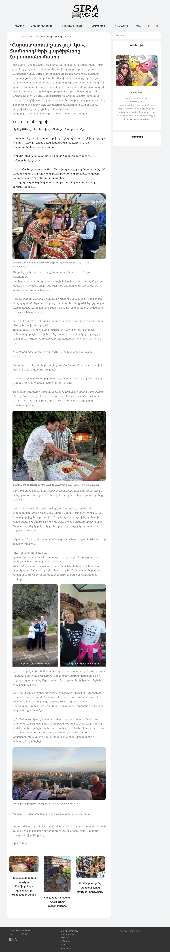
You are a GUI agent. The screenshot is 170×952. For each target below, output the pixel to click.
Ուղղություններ (72, 25)
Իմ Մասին (121, 25)
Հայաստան (40, 37)
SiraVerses (98, 25)
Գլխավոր (18, 25)
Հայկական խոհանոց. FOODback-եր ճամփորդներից (57, 901)
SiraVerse (28, 37)
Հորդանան (66, 948)
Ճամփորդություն (42, 25)
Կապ (137, 25)
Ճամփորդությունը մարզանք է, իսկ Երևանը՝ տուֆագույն (90, 887)
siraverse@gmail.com (25, 930)
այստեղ (28, 78)
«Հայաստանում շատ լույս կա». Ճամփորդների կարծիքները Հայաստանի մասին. (24, 886)
